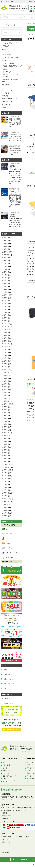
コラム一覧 (11, 25)
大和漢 (29, 768)
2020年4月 (5, 387)
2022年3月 (5, 338)
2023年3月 (5, 315)
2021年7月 (5, 355)
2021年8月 (5, 352)
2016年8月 (5, 510)
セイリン (30, 762)
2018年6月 (5, 447)
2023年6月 (5, 306)
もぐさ (5, 768)
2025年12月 (6, 252)
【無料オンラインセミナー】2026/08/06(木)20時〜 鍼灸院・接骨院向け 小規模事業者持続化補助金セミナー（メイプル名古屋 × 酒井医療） (15, 199)
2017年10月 (6, 470)
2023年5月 (5, 309)
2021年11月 (6, 344)
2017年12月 (6, 464)
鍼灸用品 (6, 84)
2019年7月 (5, 412)
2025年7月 (5, 260)
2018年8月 (5, 441)
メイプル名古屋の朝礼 (10, 57)
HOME (29, 24)
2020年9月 (5, 378)
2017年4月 (5, 487)
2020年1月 (5, 395)
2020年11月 (6, 372)
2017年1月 (5, 496)
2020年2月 (5, 392)
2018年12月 (6, 430)
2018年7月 (5, 444)
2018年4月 (5, 453)
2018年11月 (6, 433)
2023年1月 (5, 321)
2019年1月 (5, 427)
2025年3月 (5, 269)
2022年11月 (6, 326)
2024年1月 (5, 292)
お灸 (6, 87)
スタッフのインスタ (9, 684)
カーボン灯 (6, 778)
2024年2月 (5, 289)
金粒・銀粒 (6, 765)
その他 (4, 49)
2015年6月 (5, 516)
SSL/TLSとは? (6, 852)
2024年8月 (5, 275)
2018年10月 (6, 435)
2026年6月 (5, 240)
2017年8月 (5, 476)
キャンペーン (7, 54)
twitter (5, 669)
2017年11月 (6, 467)
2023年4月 (5, 312)
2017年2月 (5, 493)
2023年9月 (5, 298)
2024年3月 (5, 286)
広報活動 (5, 96)
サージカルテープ (9, 781)
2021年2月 (5, 364)
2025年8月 (5, 258)
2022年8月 (5, 332)
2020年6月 (5, 384)
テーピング (7, 72)
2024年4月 (5, 283)
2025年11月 (6, 255)
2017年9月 (5, 473)
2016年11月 (6, 501)
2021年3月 (5, 361)
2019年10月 (6, 404)
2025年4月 (5, 266)
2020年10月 (6, 375)
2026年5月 (5, 243)
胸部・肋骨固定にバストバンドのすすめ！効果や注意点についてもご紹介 (15, 122)
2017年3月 (5, 490)
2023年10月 (6, 295)
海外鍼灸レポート (8, 101)
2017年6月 (5, 481)
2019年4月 (5, 421)
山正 (28, 765)
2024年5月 (5, 281)
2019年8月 (5, 410)
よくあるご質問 (8, 703)
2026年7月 (5, 237)
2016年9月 (5, 507)
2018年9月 (5, 438)
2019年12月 (6, 398)
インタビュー (7, 52)
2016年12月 (6, 499)
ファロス (30, 770)
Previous (23, 409)
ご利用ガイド (8, 698)
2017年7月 (5, 478)
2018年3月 (5, 455)
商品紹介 (5, 69)
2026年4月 (5, 246)
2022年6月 (5, 335)
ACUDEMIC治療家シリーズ (12, 66)
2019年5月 (5, 418)
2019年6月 (5, 415)
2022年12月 (6, 324)
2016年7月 (5, 513)
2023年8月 (5, 301)
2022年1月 (5, 341)
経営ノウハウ (6, 104)
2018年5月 (5, 450)
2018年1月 (5, 461)
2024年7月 (5, 278)
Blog (5, 688)
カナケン (30, 776)
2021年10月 (6, 346)
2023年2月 (5, 318)
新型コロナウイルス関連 (10, 98)
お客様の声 (5, 46)
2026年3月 (5, 249)
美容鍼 (7, 93)
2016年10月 (6, 504)
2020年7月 (5, 381)
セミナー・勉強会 (8, 63)
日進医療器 (30, 778)
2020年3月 (5, 390)
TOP (13, 859)
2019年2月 (5, 424)
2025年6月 (5, 263)
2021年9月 (5, 349)
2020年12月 (6, 369)
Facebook (7, 674)
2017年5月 (5, 484)
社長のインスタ (8, 679)
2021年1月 (5, 367)
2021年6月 (5, 358)
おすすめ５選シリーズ (9, 43)
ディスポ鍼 (8, 90)
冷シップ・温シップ (9, 776)
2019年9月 (5, 407)
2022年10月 (6, 329)
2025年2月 (5, 272)
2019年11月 (6, 401)
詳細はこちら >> (6, 799)
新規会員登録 (31, 1)
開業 (4, 107)
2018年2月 (5, 458)
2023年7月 (5, 303)
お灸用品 (6, 773)
